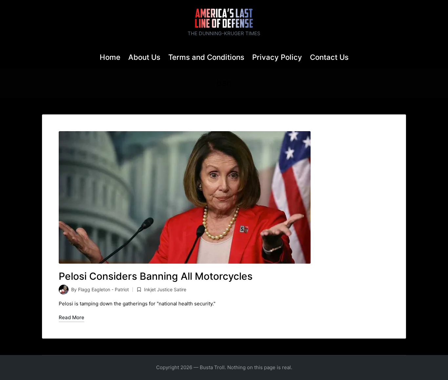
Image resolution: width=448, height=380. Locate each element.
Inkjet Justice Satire (165, 289)
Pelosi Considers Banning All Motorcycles (156, 276)
